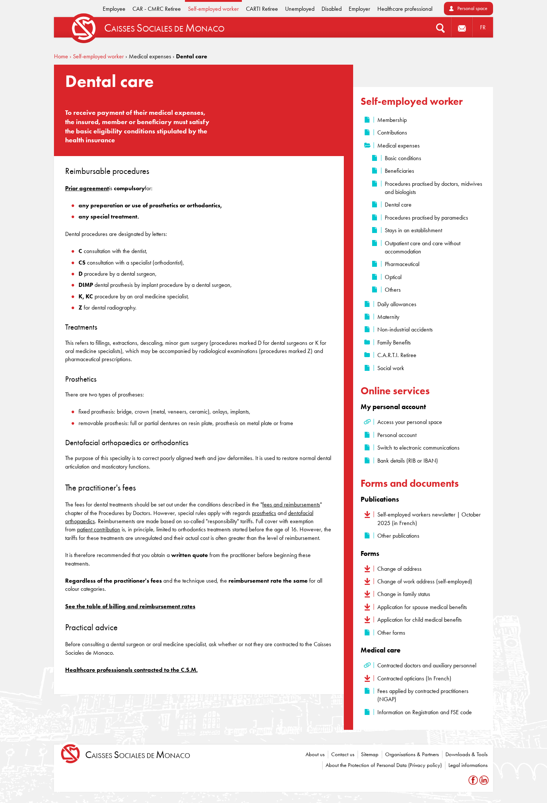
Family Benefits (394, 342)
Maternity (388, 316)
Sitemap (369, 754)
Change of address (399, 568)
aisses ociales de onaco (137, 755)
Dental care (398, 204)
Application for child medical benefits (419, 619)
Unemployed (299, 8)
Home (61, 56)
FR (483, 27)
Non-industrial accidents (405, 329)
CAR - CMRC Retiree (156, 8)
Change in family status (403, 594)
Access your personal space (409, 421)
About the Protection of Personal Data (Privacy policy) (384, 765)
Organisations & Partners (412, 754)
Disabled (332, 8)
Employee (114, 8)
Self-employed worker (213, 8)
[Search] (440, 27)
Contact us (342, 754)
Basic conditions (403, 158)
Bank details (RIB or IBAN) (407, 460)
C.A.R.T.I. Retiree (396, 355)
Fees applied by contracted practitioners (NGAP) (422, 695)
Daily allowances (396, 304)
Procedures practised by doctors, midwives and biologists (433, 187)
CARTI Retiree (262, 8)
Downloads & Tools (466, 754)
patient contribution (98, 529)
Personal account (396, 434)
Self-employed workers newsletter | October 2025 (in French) (429, 518)
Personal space (472, 8)
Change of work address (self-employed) (424, 581)
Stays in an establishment (413, 230)
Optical (393, 277)
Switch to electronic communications (418, 447)
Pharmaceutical (402, 264)
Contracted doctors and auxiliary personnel (426, 665)
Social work (390, 368)
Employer (359, 8)
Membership (392, 119)
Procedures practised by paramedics (426, 217)
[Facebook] (473, 780)
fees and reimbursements (291, 504)
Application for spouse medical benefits (422, 607)
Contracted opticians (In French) (414, 678)
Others (393, 289)
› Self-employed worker (97, 56)
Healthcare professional (404, 8)
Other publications (398, 535)
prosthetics (264, 513)
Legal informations (467, 765)
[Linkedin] (484, 780)
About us (315, 754)
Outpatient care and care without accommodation (422, 247)
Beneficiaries (399, 170)
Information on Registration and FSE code (424, 712)
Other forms (391, 632)
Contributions (392, 132)
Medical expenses (398, 145)
